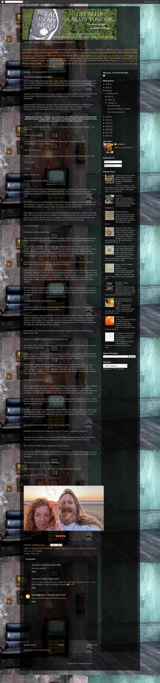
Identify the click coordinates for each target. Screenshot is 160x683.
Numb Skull (96, 61)
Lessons (112, 58)
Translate (120, 369)
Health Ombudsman (58, 58)
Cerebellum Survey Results (125, 333)
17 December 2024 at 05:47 (55, 595)
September (112, 93)
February (111, 103)
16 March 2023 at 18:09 (50, 579)
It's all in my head (95, 58)
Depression (39, 56)
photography (123, 60)
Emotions (66, 55)
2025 (108, 84)
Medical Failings (39, 61)
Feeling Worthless (121, 212)
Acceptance (27, 49)
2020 (108, 123)
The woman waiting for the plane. (119, 109)
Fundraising (107, 56)
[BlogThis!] (53, 545)
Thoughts (129, 64)
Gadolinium (118, 56)
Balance (113, 50)
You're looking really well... (116, 112)
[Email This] (51, 545)
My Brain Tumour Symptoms (121, 284)
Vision (42, 66)
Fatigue (82, 56)
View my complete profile (123, 147)
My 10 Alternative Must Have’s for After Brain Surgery (123, 301)
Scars (53, 64)
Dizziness (52, 56)
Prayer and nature (113, 106)
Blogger (89, 663)
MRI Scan (63, 60)
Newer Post (29, 645)
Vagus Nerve (34, 66)
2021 (108, 120)
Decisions (118, 196)
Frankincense (95, 56)
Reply (34, 572)
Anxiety (75, 49)
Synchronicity (109, 64)
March (110, 100)
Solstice (81, 64)
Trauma (25, 66)
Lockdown (124, 58)
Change (62, 52)
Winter (49, 66)
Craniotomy (93, 52)
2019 (108, 126)
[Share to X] (56, 545)
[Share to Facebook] (58, 545)
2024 (108, 87)
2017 (108, 133)
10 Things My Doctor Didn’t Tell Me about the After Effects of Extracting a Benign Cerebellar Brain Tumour (125, 179)
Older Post (92, 645)
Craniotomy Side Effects (117, 52)
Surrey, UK (35, 553)
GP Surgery (129, 56)
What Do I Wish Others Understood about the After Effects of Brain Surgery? (125, 230)
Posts (108, 162)
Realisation (29, 63)
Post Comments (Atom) (42, 650)
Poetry (132, 61)
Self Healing (119, 317)
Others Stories (110, 61)
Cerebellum (48, 52)
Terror (120, 64)
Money (51, 61)
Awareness (101, 49)
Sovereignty (91, 64)
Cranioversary (27, 56)
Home (61, 645)
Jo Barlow (121, 144)
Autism (91, 49)
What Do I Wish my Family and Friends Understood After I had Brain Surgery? (125, 248)
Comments (110, 166)
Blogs (121, 49)
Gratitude (26, 58)
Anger (65, 49)
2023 (108, 91)
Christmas (73, 52)
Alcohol (40, 50)
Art (85, 50)
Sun (99, 64)
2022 (108, 117)
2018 (108, 129)
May (109, 96)
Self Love (65, 63)
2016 (108, 136)
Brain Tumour (33, 52)
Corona (82, 53)
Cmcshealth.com (38, 595)
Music (75, 61)
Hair (37, 58)
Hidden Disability (76, 58)
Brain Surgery (131, 49)
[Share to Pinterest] (61, 545)
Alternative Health (53, 50)
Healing (44, 58)
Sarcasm (45, 64)
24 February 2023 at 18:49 (51, 565)
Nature (84, 61)
